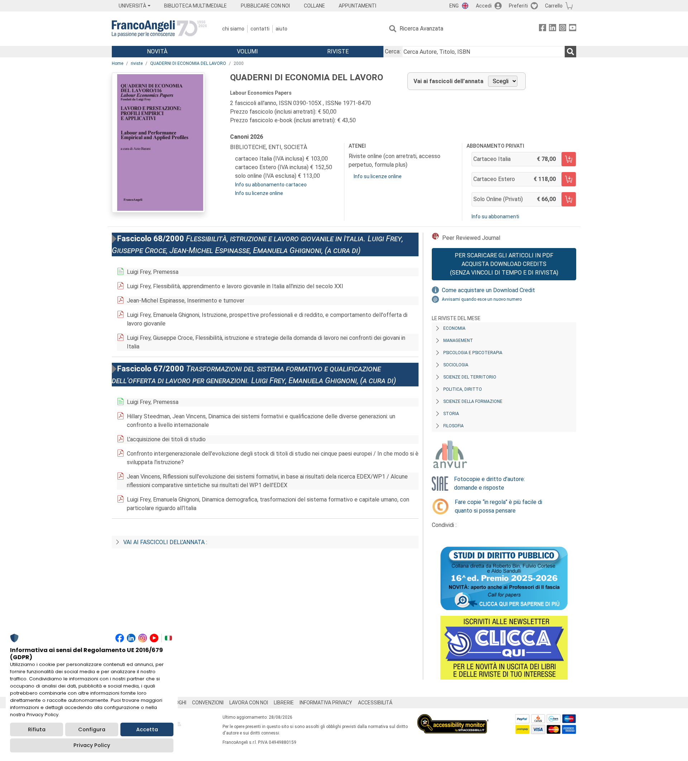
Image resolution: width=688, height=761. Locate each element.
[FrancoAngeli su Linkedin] (552, 29)
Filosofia (453, 425)
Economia (454, 328)
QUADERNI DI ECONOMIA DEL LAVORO (188, 63)
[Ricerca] (570, 51)
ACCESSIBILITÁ (375, 702)
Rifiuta (37, 729)
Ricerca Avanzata (421, 28)
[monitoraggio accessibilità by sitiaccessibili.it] (453, 718)
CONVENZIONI (208, 702)
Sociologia (455, 364)
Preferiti (518, 6)
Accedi (484, 6)
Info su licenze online (259, 193)
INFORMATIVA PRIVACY (326, 702)
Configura (91, 729)
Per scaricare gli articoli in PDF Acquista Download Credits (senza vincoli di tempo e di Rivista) (504, 264)
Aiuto (281, 29)
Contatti (259, 29)
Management (458, 340)
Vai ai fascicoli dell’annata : (165, 542)
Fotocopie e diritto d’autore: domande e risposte (489, 483)
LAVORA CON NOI (248, 702)
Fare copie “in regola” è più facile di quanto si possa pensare (498, 506)
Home (117, 63)
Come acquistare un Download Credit (488, 290)
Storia (451, 413)
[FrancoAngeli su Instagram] (562, 29)
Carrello (554, 6)
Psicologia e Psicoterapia (472, 352)
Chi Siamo (233, 29)
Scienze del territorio (469, 377)
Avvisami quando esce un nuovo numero (482, 299)
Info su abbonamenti (495, 216)
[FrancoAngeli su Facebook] (542, 29)
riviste (137, 63)
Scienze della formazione (472, 401)
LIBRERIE (284, 702)
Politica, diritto (462, 389)
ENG (454, 6)
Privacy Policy (91, 745)
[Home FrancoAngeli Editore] (159, 28)
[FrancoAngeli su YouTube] (572, 29)
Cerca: (393, 51)
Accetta (147, 729)
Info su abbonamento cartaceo (271, 184)
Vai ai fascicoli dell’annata (448, 81)
